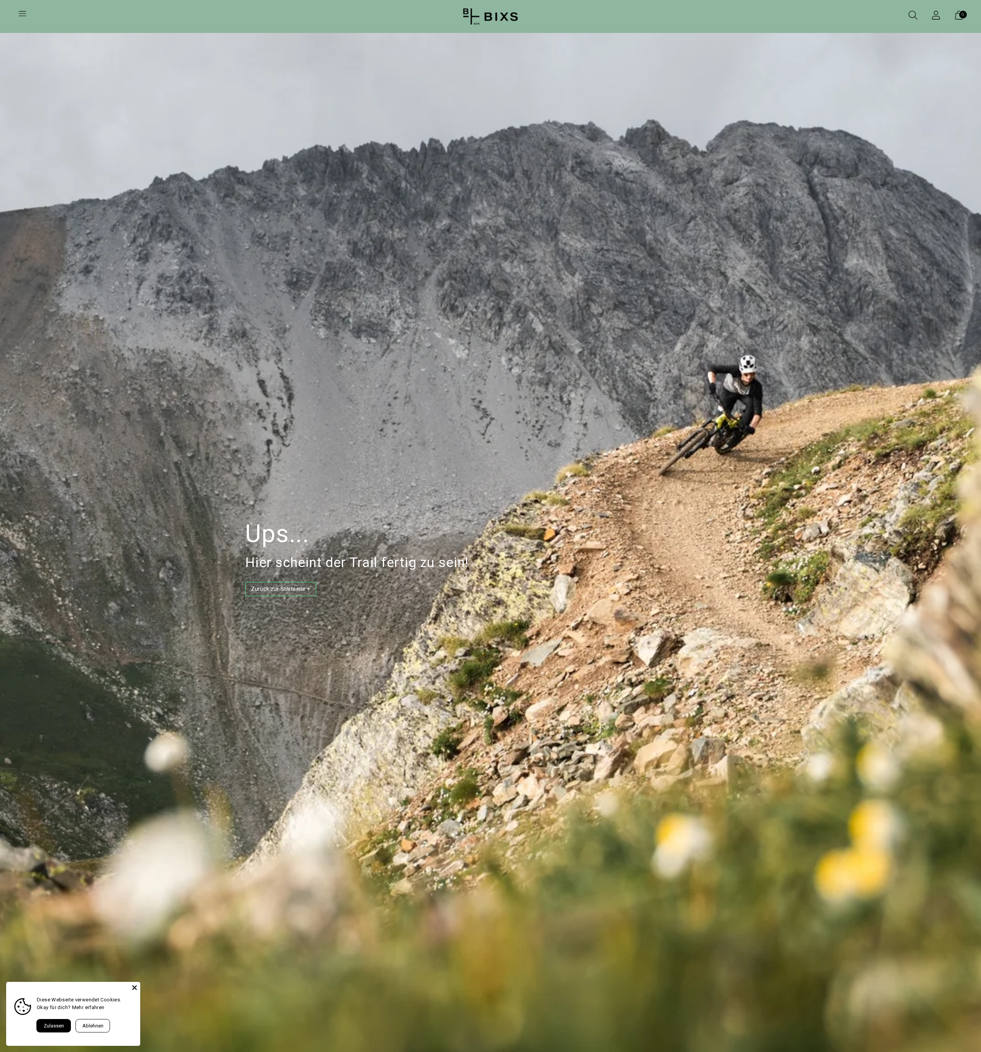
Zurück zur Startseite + (280, 588)
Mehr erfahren (88, 1007)
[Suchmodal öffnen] (913, 16)
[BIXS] (490, 16)
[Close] (134, 987)
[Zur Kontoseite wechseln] (936, 16)
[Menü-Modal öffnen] (22, 16)
